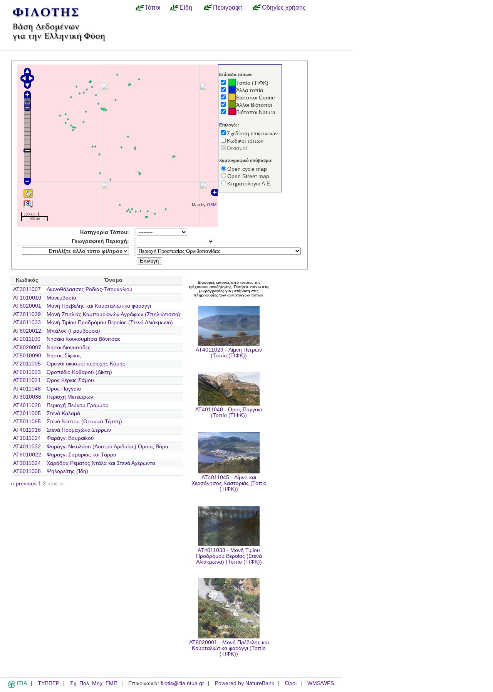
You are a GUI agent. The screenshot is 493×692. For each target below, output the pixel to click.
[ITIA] (11, 687)
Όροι (291, 683)
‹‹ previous (23, 484)
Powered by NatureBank (244, 683)
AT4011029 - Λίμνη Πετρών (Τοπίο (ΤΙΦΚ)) (229, 353)
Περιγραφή (228, 7)
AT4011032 (27, 447)
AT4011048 (27, 389)
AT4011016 (27, 430)
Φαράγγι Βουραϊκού (70, 438)
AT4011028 (27, 405)
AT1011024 (27, 438)
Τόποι (153, 7)
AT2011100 (26, 339)
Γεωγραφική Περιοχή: (100, 241)
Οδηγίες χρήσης (284, 7)
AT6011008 (27, 471)
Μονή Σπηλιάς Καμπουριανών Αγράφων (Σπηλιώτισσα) (113, 314)
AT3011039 (27, 314)
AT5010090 (27, 356)
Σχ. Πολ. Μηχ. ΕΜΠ (93, 683)
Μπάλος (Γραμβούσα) (73, 331)
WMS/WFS (320, 683)
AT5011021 (27, 380)
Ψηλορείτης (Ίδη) (67, 471)
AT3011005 (27, 413)
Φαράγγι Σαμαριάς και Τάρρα (81, 455)
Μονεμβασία (61, 298)
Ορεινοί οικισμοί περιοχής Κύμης (86, 364)
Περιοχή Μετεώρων (70, 397)
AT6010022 (27, 455)
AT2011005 (27, 364)
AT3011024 (27, 463)
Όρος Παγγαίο (64, 389)
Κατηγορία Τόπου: (104, 232)
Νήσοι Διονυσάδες (69, 347)
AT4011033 (27, 322)
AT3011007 (27, 289)
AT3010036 (27, 397)
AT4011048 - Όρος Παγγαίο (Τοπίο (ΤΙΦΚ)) (228, 412)
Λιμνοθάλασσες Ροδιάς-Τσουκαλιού (89, 289)
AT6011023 (27, 372)
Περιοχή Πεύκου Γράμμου (78, 405)
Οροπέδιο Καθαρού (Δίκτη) (79, 372)
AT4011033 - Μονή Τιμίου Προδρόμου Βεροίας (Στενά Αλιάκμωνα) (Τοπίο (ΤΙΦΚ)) (229, 556)
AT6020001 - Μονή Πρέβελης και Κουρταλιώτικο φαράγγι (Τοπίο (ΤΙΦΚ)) (229, 648)
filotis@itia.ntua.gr (182, 683)
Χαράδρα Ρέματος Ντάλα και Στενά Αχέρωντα (101, 463)
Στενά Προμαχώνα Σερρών (79, 430)
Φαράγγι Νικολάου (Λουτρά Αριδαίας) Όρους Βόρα (107, 447)
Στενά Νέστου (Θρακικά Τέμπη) (84, 421)
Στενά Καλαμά (63, 413)
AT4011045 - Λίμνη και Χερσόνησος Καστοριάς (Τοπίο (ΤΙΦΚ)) (229, 483)
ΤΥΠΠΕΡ (48, 683)
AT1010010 (27, 298)
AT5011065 (27, 421)
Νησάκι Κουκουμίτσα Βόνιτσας (84, 339)
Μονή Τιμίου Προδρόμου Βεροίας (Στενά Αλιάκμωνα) (110, 322)
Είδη (185, 7)
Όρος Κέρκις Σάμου (70, 380)
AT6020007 (27, 347)
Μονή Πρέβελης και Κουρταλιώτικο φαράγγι (99, 306)
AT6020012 (27, 331)
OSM (211, 204)
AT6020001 (27, 306)
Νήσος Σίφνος (64, 356)
